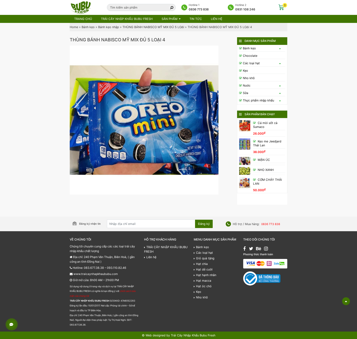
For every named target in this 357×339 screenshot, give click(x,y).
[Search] (168, 7)
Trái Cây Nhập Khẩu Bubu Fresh (193, 335)
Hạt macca (203, 280)
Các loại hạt (251, 63)
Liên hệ (216, 19)
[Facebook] (244, 249)
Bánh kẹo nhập (108, 27)
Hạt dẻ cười (204, 269)
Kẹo (245, 70)
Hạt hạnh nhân (206, 275)
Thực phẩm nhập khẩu (258, 100)
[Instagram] (266, 249)
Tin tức (195, 19)
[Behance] (258, 249)
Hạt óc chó (204, 286)
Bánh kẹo (88, 27)
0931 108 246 (245, 9)
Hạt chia (202, 264)
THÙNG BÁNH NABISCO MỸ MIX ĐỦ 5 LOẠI (153, 27)
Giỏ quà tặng (205, 258)
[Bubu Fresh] (81, 7)
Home (74, 27)
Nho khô (249, 78)
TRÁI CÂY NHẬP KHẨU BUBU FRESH (127, 19)
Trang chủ (83, 19)
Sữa (245, 93)
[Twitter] (251, 249)
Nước (246, 85)
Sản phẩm (169, 19)
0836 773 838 (199, 9)
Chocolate (250, 56)
